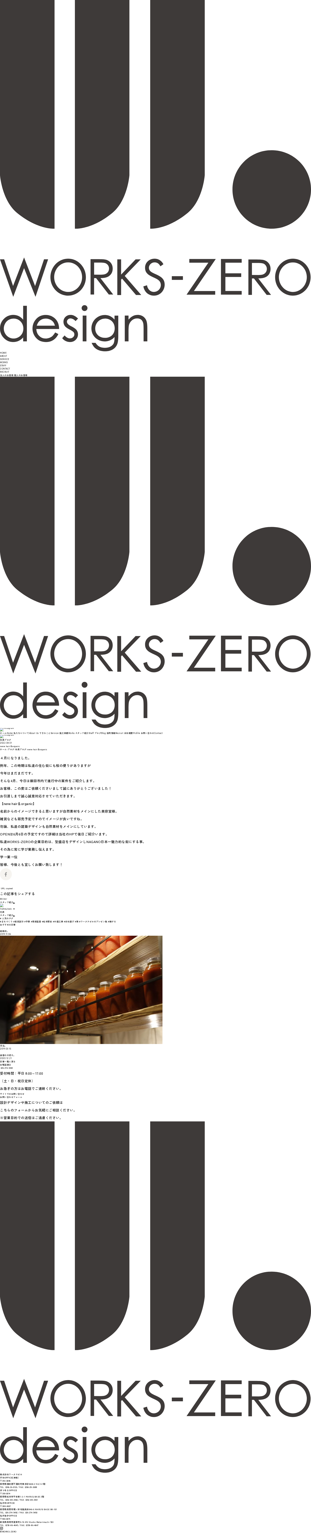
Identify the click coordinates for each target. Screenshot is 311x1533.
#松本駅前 (47, 921)
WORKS (4, 362)
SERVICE (4, 359)
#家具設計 (18, 921)
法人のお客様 (6, 375)
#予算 (27, 921)
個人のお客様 (21, 375)
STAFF (3, 365)
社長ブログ (5, 739)
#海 (76, 921)
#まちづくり (6, 921)
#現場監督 (36, 921)
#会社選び (69, 921)
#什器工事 (58, 921)
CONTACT (5, 368)
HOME (3, 353)
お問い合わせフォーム (11, 1097)
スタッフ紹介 (6, 902)
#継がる (112, 921)
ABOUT (3, 356)
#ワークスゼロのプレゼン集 (93, 921)
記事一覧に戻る (8, 1061)
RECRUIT (4, 372)
